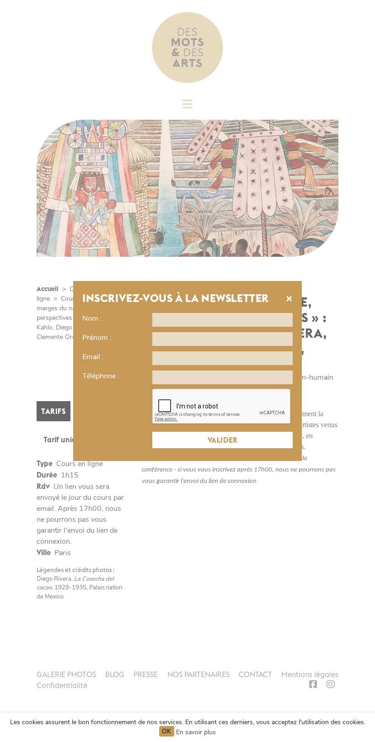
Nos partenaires (198, 674)
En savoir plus (196, 732)
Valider (223, 440)
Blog (114, 674)
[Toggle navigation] (187, 107)
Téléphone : (100, 376)
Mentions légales (309, 674)
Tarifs (53, 411)
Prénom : (97, 338)
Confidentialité (62, 685)
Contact (255, 674)
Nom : (92, 318)
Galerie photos (66, 674)
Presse (146, 674)
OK (166, 731)
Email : (93, 357)
